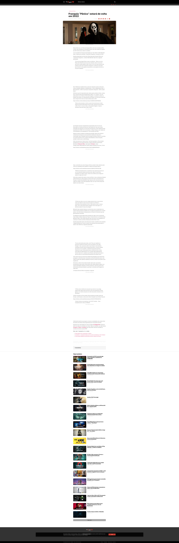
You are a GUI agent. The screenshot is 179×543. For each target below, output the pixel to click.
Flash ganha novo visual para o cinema (83, 333)
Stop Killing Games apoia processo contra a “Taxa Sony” (95, 422)
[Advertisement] (89, 77)
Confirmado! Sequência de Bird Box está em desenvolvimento (88, 336)
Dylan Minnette (75, 341)
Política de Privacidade (86, 533)
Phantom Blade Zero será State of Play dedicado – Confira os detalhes (96, 447)
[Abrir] (64, 1)
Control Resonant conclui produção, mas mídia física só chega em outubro (96, 365)
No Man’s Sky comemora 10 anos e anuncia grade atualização (95, 455)
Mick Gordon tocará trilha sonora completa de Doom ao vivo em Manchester (95, 504)
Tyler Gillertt (75, 342)
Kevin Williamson (86, 341)
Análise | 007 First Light (92, 397)
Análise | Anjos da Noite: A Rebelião (95, 511)
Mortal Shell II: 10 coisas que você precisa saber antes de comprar (95, 381)
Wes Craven (80, 342)
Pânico (98, 341)
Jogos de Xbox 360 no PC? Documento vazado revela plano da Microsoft (96, 496)
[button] (115, 2)
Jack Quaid (81, 341)
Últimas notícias (81, 1)
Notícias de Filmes (72, 11)
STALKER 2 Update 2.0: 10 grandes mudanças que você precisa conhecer (96, 373)
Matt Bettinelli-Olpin (93, 341)
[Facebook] (111, 4)
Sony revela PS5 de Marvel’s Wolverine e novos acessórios (96, 439)
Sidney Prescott (102, 341)
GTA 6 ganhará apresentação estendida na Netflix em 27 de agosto (96, 479)
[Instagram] (115, 4)
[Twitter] (113, 4)
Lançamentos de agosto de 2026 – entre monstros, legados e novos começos (96, 471)
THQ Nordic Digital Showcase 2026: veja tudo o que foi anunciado (95, 463)
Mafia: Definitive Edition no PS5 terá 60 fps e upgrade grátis (96, 406)
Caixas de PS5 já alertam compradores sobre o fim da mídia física (96, 488)
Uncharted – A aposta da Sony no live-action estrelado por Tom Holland (90, 334)
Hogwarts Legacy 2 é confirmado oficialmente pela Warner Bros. (95, 414)
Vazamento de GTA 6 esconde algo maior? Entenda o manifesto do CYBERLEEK (95, 357)
